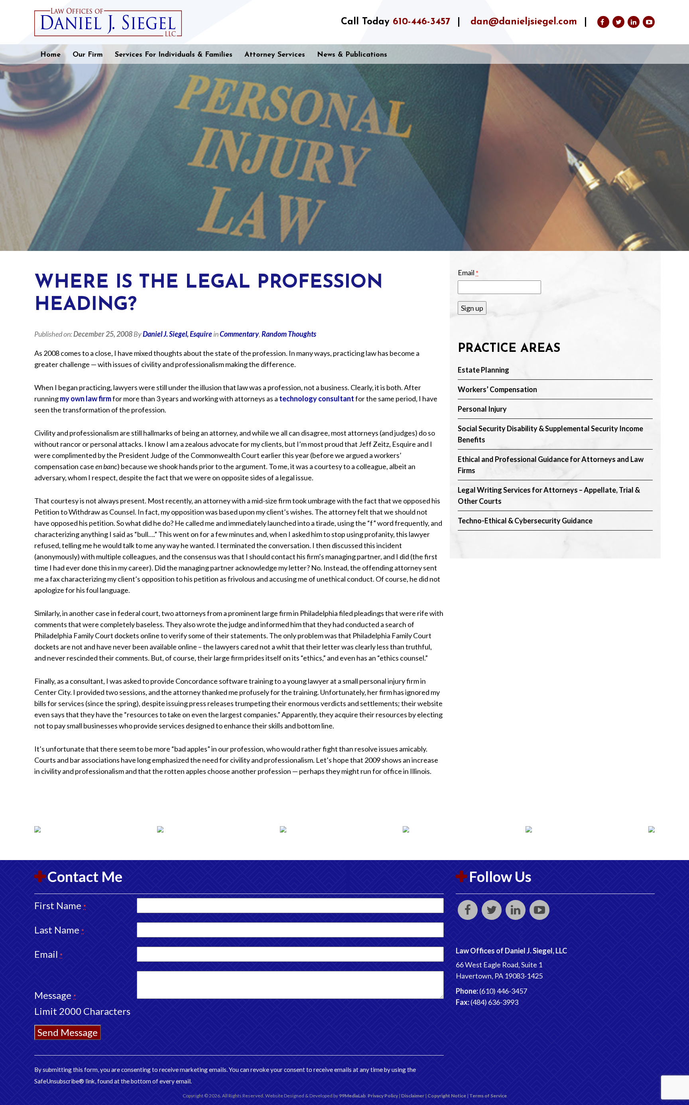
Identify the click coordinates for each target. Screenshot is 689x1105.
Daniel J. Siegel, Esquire (177, 334)
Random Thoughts (289, 334)
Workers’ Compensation (497, 389)
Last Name (59, 929)
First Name (60, 905)
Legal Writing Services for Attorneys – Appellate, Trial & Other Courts (549, 495)
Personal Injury (482, 409)
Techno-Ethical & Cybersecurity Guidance (525, 520)
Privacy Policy (383, 1096)
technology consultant (317, 398)
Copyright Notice (446, 1096)
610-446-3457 (421, 22)
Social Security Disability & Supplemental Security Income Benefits (550, 434)
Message (55, 995)
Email (468, 272)
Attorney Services (274, 55)
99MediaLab (352, 1096)
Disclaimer (412, 1096)
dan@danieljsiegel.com (523, 22)
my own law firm (86, 398)
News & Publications (352, 55)
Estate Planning (483, 369)
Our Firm (88, 55)
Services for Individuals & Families (173, 55)
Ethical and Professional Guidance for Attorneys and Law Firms (551, 465)
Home (50, 55)
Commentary (239, 334)
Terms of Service (488, 1096)
